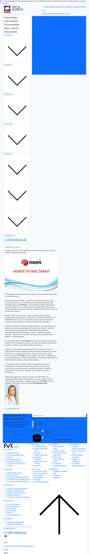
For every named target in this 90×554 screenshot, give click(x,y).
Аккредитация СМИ (41, 68)
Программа (8, 154)
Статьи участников (41, 59)
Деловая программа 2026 (43, 71)
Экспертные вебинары (42, 74)
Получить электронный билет (45, 45)
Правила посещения (42, 52)
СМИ (35, 426)
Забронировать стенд (42, 33)
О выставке (8, 35)
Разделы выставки (41, 17)
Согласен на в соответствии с (62, 433)
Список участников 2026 (43, 19)
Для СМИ (38, 66)
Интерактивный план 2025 (44, 50)
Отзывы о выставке (41, 23)
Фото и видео (39, 64)
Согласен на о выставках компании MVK (61, 438)
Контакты (38, 30)
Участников (38, 424)
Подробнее (82, 1)
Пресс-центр (8, 124)
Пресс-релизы (39, 62)
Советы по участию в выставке (45, 38)
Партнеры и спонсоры (42, 26)
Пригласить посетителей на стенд (46, 40)
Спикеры (38, 21)
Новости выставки (41, 57)
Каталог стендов (40, 35)
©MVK (6, 542)
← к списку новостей (12, 409)
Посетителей (38, 422)
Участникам (8, 65)
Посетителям (8, 94)
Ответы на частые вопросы (44, 28)
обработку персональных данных (64, 431)
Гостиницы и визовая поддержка (46, 42)
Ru (44, 11)
